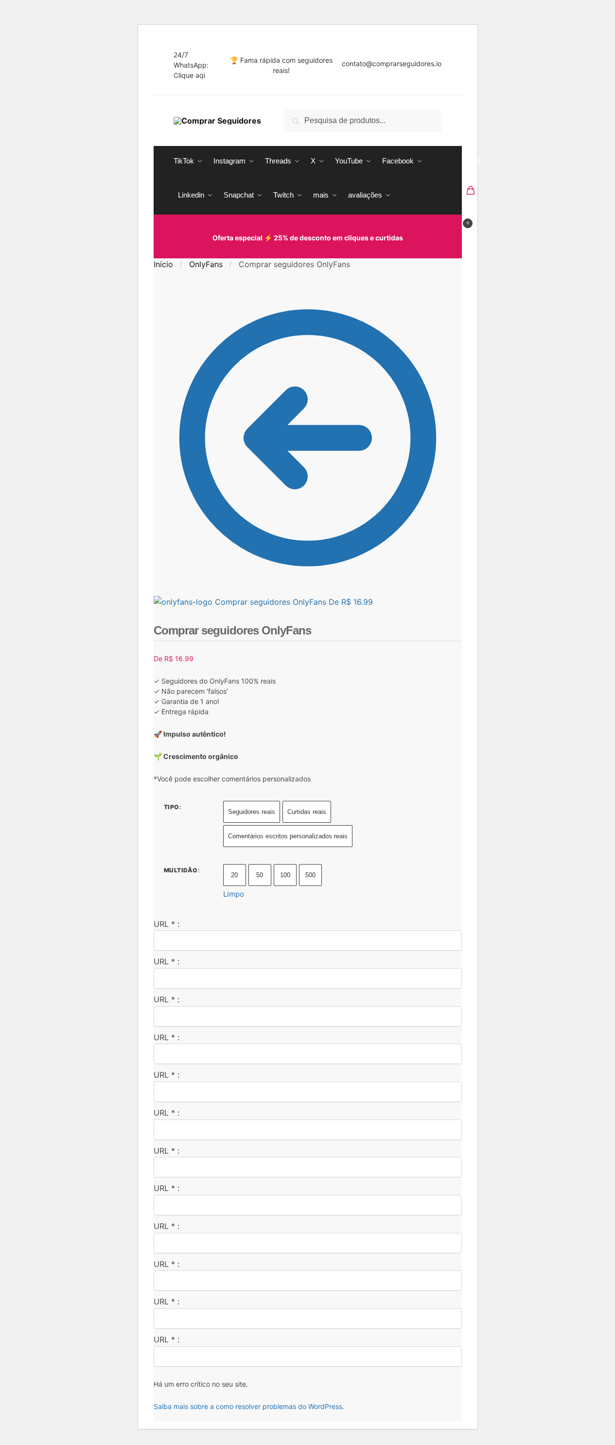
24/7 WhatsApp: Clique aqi (191, 65)
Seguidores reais (251, 811)
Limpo (233, 894)
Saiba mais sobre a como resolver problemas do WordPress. (249, 1406)
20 (234, 875)
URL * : (166, 924)
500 (310, 875)
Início (163, 264)
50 (259, 875)
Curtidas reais (306, 811)
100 (285, 875)
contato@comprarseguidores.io (391, 63)
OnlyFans (206, 264)
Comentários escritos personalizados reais (288, 836)
